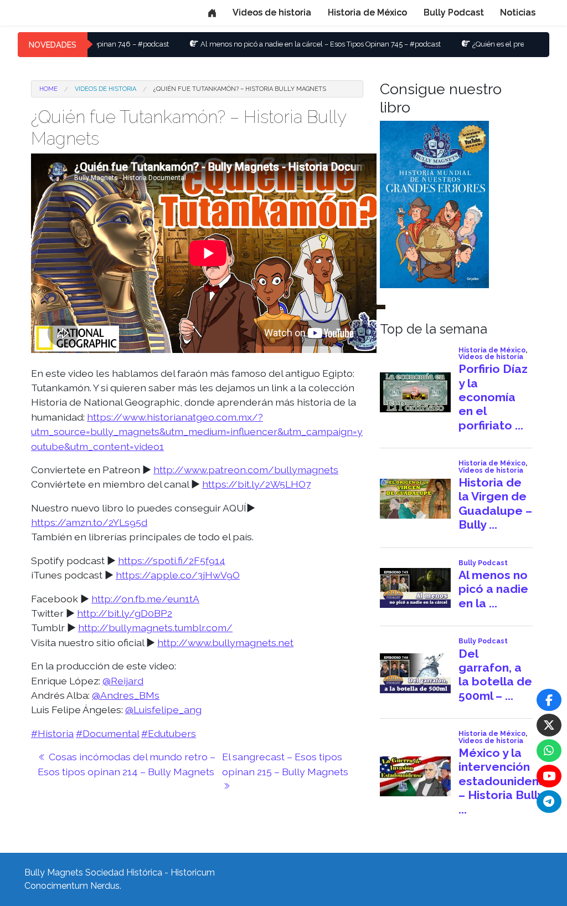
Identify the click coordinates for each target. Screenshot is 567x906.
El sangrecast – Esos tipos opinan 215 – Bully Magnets (286, 764)
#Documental (107, 733)
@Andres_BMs (125, 695)
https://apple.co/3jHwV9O (178, 575)
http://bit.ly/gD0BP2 (124, 613)
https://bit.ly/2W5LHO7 (256, 484)
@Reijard (122, 681)
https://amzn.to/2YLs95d (89, 522)
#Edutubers (168, 733)
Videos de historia (272, 12)
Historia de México (367, 12)
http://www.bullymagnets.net (225, 642)
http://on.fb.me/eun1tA (145, 599)
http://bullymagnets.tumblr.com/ (155, 627)
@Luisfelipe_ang (163, 709)
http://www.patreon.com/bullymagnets (245, 469)
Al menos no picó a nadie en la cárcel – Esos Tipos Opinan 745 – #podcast (286, 44)
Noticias (517, 12)
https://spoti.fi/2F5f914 (171, 560)
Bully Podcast (454, 12)
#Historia (52, 733)
